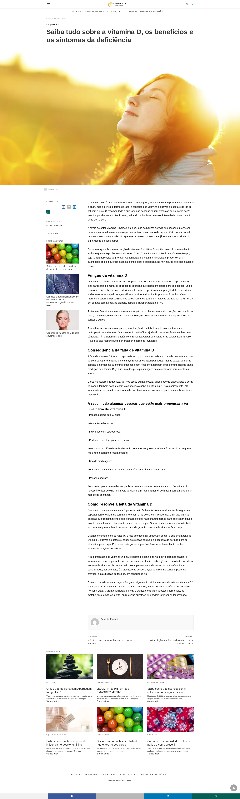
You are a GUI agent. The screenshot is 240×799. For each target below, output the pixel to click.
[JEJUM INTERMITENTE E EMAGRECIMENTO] (120, 666)
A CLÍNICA (76, 11)
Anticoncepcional (156, 682)
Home (48, 19)
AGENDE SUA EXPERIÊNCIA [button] (153, 11)
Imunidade (152, 735)
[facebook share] (63, 207)
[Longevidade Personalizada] (117, 4)
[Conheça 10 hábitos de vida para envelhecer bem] (62, 320)
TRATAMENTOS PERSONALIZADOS (100, 11)
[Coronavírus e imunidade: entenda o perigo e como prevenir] (170, 719)
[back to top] (233, 787)
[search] (187, 4)
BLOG (121, 11)
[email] (120, 796)
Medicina (50, 682)
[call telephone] (192, 4)
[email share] (69, 207)
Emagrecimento (104, 682)
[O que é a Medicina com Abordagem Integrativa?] (69, 666)
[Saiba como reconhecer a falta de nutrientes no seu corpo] (62, 254)
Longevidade (60, 19)
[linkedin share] (74, 207)
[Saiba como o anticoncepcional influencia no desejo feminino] (170, 666)
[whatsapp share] (48, 212)
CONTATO (132, 11)
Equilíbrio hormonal (56, 735)
